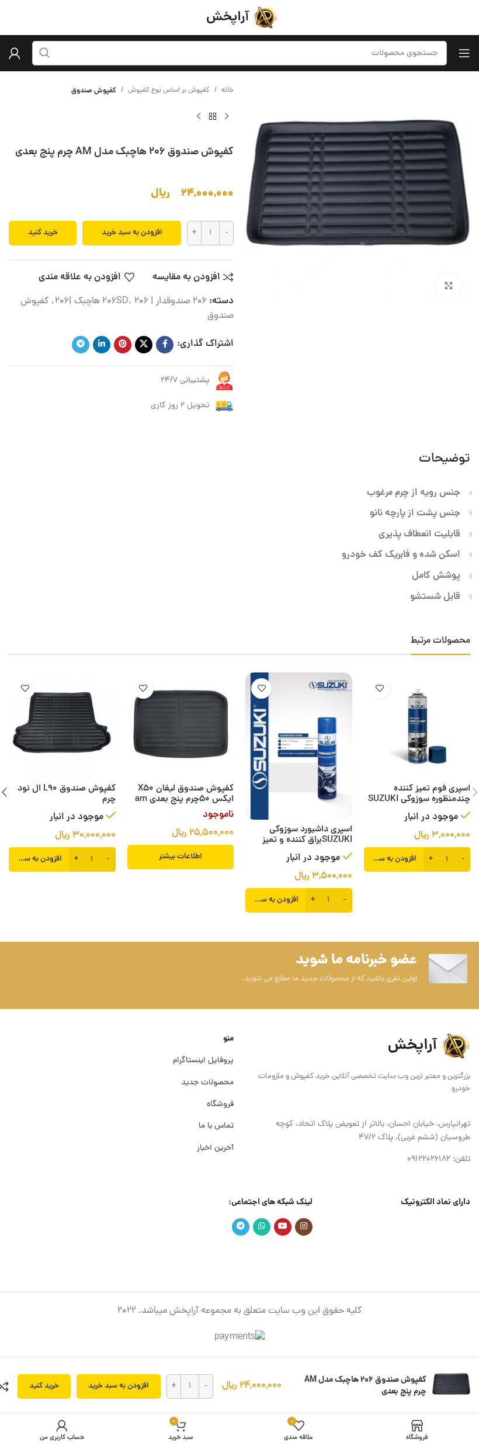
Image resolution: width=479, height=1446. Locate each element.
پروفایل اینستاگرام (203, 1061)
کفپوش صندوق (93, 90)
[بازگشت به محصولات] (213, 117)
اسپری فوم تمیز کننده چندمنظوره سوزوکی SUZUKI (419, 794)
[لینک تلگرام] (80, 344)
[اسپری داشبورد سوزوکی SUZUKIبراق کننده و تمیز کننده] (298, 746)
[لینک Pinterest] (122, 344)
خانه (227, 90)
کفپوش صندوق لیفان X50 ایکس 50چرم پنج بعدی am (184, 794)
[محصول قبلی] (227, 117)
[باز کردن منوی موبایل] (464, 53)
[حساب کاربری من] (14, 53)
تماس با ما (216, 1126)
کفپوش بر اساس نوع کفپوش (169, 90)
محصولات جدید (207, 1083)
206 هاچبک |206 (101, 301)
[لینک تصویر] (426, 1046)
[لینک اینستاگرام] (304, 1227)
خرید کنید (43, 233)
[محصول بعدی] (199, 117)
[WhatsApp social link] (261, 1227)
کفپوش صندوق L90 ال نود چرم (67, 794)
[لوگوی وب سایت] (239, 18)
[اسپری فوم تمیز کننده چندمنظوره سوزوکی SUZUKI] (417, 725)
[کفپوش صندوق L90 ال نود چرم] (62, 725)
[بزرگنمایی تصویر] (448, 286)
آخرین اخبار (215, 1148)
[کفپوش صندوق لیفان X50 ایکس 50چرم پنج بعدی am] (180, 725)
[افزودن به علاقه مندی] (380, 688)
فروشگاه (220, 1104)
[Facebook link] (164, 344)
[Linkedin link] (101, 344)
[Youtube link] (282, 1227)
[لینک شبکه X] (143, 344)
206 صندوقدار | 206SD (154, 301)
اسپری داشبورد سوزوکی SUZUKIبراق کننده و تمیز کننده (307, 840)
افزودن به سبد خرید (132, 233)
